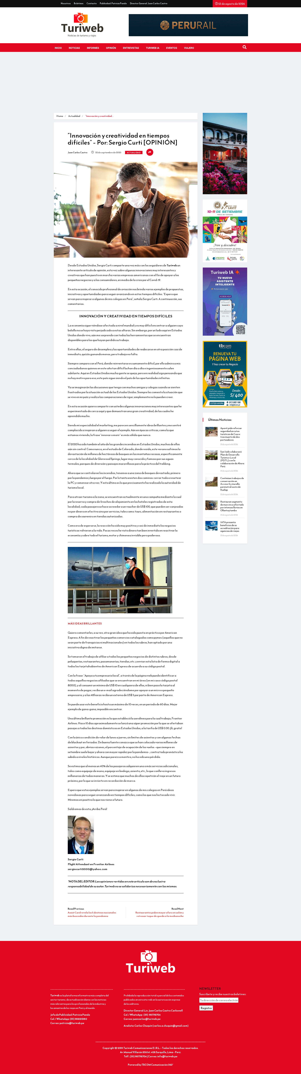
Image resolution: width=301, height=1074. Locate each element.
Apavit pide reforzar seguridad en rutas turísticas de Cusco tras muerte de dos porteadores (231, 434)
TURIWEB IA (152, 48)
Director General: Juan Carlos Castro (148, 3)
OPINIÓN (111, 48)
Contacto (92, 3)
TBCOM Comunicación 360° (157, 1065)
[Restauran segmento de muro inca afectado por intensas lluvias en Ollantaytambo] (211, 505)
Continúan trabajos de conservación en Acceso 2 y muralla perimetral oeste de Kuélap (232, 484)
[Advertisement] (150, 83)
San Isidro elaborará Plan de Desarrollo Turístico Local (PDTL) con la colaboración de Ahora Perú (232, 459)
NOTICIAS (74, 48)
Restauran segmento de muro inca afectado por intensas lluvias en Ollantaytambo (232, 506)
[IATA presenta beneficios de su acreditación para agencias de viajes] (211, 526)
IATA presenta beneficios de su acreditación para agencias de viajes (229, 526)
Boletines (78, 3)
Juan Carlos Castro (77, 152)
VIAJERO (189, 48)
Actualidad (74, 116)
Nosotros (66, 3)
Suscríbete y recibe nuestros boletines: (222, 994)
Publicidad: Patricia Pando (113, 3)
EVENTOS (171, 48)
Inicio (58, 48)
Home (59, 116)
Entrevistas (131, 48)
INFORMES (93, 48)
